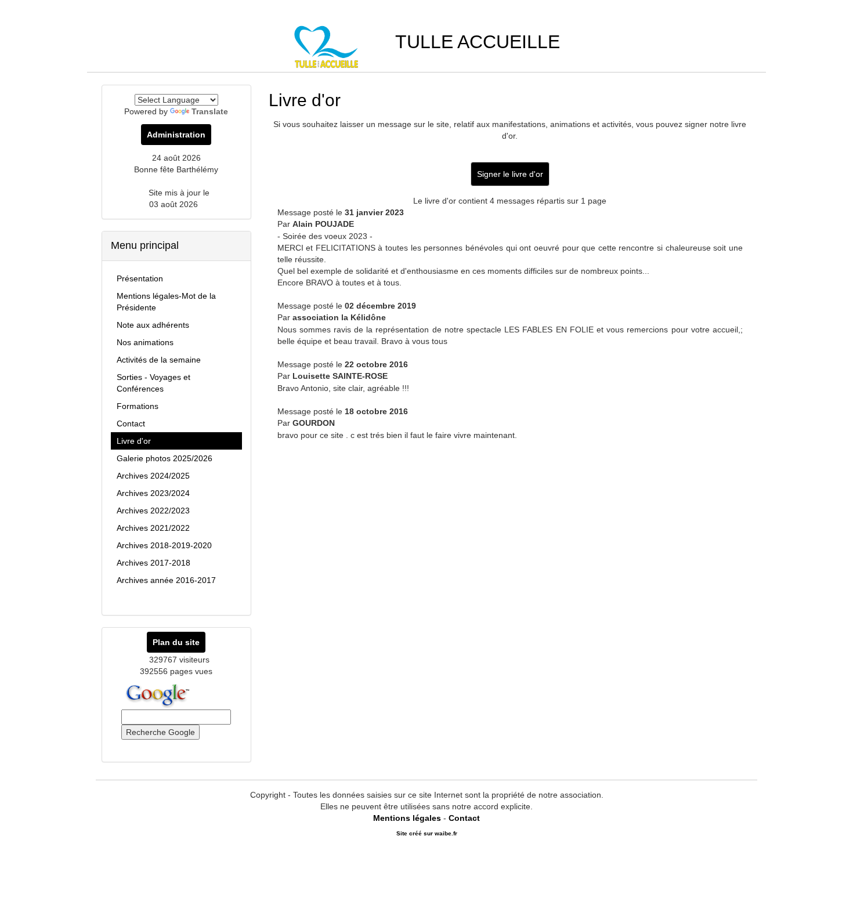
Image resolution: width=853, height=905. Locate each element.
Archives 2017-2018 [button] (153, 562)
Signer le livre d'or (510, 174)
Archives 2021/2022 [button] (153, 528)
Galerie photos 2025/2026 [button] (164, 458)
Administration (176, 134)
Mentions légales (407, 818)
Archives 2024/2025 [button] (153, 475)
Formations (137, 406)
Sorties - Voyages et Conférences (153, 382)
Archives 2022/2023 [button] (153, 510)
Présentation (140, 278)
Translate (209, 111)
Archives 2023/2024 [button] (153, 493)
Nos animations (145, 342)
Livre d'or (134, 441)
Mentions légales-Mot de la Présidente (166, 301)
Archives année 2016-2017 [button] (166, 580)
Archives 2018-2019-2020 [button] (164, 545)
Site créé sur (426, 833)
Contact (131, 423)
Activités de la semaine (159, 359)
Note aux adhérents (153, 325)
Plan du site (176, 642)
